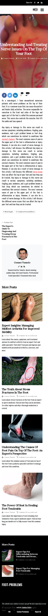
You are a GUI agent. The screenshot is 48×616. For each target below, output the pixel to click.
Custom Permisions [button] (23, 611)
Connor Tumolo (8, 58)
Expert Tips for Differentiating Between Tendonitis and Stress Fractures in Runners (27, 554)
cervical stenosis (8, 139)
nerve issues (37, 171)
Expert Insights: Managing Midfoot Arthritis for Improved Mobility (21, 329)
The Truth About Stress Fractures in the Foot (16, 390)
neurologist (9, 212)
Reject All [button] (38, 611)
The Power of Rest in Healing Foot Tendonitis (20, 507)
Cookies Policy (26, 607)
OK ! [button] (9, 611)
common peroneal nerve (26, 212)
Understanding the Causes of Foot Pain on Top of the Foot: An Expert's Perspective (22, 450)
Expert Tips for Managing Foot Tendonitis (28, 569)
